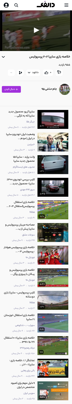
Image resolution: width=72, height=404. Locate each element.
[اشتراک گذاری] (20, 72)
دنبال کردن (9, 89)
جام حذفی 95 (49, 89)
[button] (36, 30)
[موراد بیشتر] (11, 72)
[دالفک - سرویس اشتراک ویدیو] (49, 5)
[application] (36, 30)
